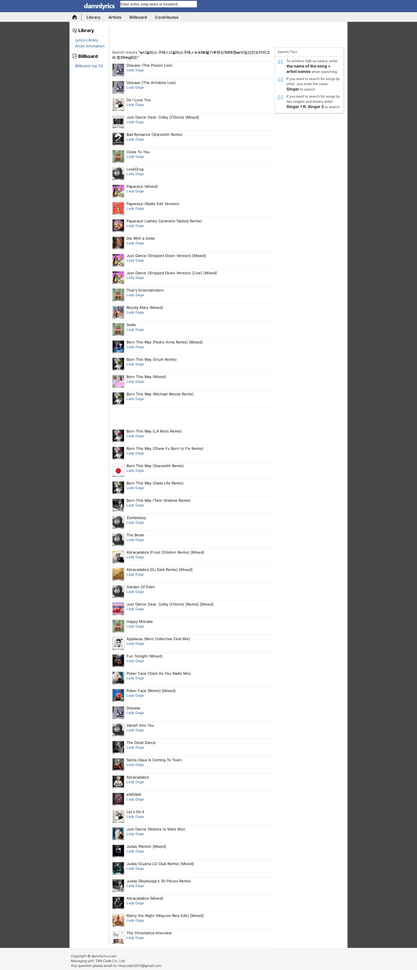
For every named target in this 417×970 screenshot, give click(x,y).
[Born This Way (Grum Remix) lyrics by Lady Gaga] (118, 364)
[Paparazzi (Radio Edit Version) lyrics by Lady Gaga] (118, 208)
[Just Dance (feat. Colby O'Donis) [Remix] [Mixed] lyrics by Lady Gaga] (118, 609)
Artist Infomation (90, 46)
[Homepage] (77, 17)
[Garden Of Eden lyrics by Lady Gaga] (118, 591)
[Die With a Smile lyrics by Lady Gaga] (118, 243)
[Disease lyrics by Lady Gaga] (118, 713)
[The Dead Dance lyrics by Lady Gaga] (118, 747)
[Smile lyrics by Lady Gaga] (118, 329)
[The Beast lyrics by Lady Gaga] (118, 540)
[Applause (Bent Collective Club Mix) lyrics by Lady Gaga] (118, 643)
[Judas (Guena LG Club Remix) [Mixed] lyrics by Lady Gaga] (118, 868)
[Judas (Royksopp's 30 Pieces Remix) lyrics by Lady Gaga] (118, 886)
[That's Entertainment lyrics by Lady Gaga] (118, 295)
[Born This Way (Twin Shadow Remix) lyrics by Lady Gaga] (118, 505)
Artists (114, 17)
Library (93, 17)
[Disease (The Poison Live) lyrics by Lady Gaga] (118, 70)
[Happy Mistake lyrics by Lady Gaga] (118, 626)
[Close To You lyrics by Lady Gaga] (118, 156)
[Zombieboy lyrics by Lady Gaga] (118, 522)
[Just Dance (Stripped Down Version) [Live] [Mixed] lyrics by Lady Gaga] (118, 277)
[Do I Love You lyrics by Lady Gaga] (118, 104)
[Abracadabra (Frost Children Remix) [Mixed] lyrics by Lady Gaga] (118, 557)
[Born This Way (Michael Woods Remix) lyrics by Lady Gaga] (118, 399)
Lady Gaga (135, 70)
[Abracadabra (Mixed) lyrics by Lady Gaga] (118, 903)
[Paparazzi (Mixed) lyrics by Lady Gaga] (118, 191)
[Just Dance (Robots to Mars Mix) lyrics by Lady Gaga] (118, 834)
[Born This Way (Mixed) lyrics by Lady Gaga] (118, 381)
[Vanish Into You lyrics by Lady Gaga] (118, 730)
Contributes (166, 17)
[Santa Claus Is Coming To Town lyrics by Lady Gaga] (118, 764)
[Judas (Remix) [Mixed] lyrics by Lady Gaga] (118, 851)
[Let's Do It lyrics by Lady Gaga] (118, 816)
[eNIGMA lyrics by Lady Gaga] (118, 799)
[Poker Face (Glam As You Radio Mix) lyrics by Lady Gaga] (118, 678)
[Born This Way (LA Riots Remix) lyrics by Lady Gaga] (118, 436)
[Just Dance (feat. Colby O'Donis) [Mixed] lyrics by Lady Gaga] (118, 122)
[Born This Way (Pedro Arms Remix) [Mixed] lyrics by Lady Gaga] (118, 347)
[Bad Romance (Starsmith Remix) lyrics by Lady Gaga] (118, 139)
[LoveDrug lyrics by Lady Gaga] (118, 174)
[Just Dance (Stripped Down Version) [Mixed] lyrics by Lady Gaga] (118, 260)
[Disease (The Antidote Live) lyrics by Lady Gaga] (118, 87)
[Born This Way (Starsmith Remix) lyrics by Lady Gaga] (118, 470)
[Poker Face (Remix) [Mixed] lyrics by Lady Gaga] (118, 695)
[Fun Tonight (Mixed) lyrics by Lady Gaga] (118, 661)
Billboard (138, 17)
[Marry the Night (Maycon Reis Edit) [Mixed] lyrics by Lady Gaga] (118, 920)
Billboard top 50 (89, 66)
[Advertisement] (228, 37)
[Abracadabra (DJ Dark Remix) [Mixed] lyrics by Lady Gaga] (118, 574)
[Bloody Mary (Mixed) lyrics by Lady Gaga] (118, 312)
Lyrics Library (86, 40)
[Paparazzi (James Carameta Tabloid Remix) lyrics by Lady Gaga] (118, 226)
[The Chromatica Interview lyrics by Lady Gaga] (118, 937)
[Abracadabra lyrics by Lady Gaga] (118, 782)
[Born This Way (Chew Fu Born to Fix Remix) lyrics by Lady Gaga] (118, 453)
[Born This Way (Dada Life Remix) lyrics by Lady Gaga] (118, 488)
